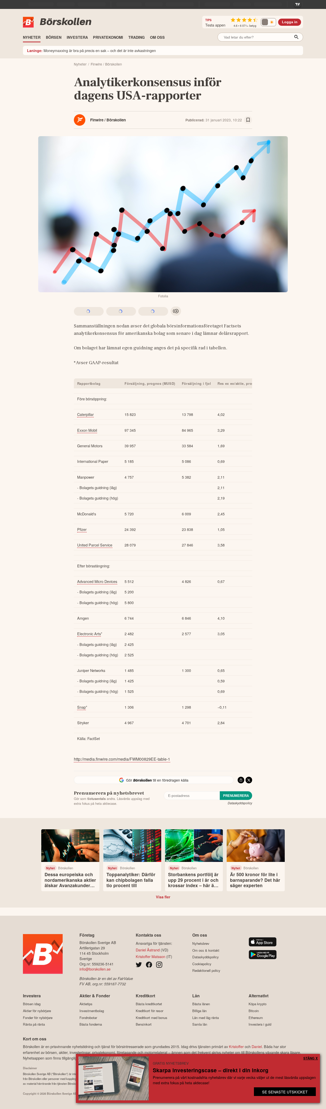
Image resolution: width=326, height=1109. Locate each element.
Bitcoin (254, 1010)
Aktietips (85, 1004)
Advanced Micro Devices (97, 581)
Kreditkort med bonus (151, 1017)
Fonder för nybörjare (37, 1017)
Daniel (257, 1046)
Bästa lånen (201, 1004)
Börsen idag (31, 1004)
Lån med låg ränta (205, 1017)
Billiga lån (199, 1010)
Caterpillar (85, 414)
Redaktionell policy (206, 970)
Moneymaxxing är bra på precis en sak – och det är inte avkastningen (91, 50)
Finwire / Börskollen (108, 120)
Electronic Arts (89, 633)
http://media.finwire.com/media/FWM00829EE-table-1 (122, 759)
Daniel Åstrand (148, 949)
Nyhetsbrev (200, 943)
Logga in (289, 22)
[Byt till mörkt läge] (268, 22)
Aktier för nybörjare (37, 1010)
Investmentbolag (91, 1010)
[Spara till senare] (248, 120)
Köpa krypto (257, 1004)
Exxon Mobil (87, 430)
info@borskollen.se (95, 969)
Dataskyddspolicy (240, 803)
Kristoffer (236, 1046)
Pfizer (82, 529)
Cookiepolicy (201, 963)
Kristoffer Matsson (150, 956)
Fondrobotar (88, 1017)
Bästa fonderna (90, 1024)
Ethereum (256, 1017)
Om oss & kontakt (205, 950)
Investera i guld (260, 1024)
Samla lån (199, 1024)
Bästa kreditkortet (149, 1004)
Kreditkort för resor (149, 1010)
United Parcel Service (94, 544)
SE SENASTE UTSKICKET (285, 1091)
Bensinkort (144, 1024)
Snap (81, 707)
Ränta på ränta (34, 1024)
